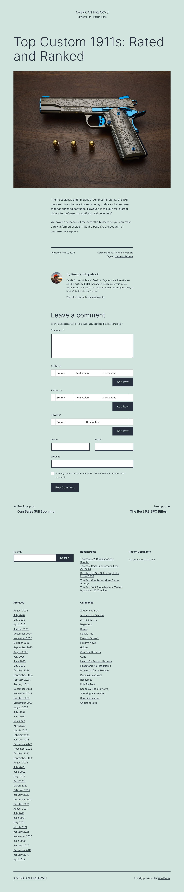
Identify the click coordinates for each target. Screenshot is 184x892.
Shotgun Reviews (90, 698)
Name (55, 439)
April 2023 (19, 725)
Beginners (86, 624)
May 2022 (19, 776)
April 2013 (19, 859)
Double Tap (86, 633)
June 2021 (19, 817)
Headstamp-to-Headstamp (95, 665)
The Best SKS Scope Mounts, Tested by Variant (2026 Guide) (101, 589)
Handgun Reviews (124, 256)
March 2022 (20, 785)
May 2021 (19, 822)
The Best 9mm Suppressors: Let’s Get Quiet (99, 568)
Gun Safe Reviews (90, 652)
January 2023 (21, 739)
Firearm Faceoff (89, 638)
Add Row (123, 382)
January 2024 (21, 684)
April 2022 (19, 781)
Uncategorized (88, 702)
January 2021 (21, 831)
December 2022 (22, 744)
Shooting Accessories (92, 693)
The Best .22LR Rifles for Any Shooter (97, 560)
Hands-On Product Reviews (96, 661)
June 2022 (19, 771)
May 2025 (19, 665)
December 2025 (22, 633)
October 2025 (21, 642)
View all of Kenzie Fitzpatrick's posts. (85, 297)
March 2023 (20, 730)
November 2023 (22, 693)
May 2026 (19, 619)
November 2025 (22, 638)
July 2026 (19, 615)
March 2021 (20, 827)
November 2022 (22, 748)
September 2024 (23, 675)
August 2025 (20, 652)
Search (17, 552)
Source (61, 373)
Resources (86, 679)
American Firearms (92, 12)
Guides (84, 647)
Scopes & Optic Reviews (94, 688)
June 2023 (19, 716)
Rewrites (56, 415)
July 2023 (19, 712)
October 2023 (21, 698)
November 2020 (22, 836)
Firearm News (88, 642)
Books (83, 629)
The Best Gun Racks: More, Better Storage (99, 582)
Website (55, 456)
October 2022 (21, 753)
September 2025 (23, 647)
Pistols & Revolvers (123, 252)
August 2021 (20, 808)
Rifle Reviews (87, 684)
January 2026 (21, 629)
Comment (57, 330)
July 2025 (19, 656)
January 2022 (21, 794)
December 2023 (22, 688)
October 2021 (21, 804)
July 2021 (18, 813)
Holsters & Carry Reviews (94, 670)
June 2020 (19, 840)
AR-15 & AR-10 (88, 619)
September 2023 (23, 702)
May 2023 (19, 721)
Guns (83, 656)
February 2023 (21, 735)
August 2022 (20, 762)
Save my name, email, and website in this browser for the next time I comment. (90, 475)
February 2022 (21, 790)
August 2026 (20, 610)
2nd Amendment (89, 610)
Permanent (109, 373)
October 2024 (21, 670)
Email (99, 439)
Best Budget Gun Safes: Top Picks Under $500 (99, 575)
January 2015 (21, 854)
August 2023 (20, 707)
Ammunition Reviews (92, 615)
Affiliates (56, 366)
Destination (82, 373)
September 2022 (23, 758)
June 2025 (19, 661)
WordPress (164, 878)
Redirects (56, 390)
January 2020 (21, 845)
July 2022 (19, 767)
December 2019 (22, 850)
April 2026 (19, 624)
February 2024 (21, 679)
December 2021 (22, 799)
